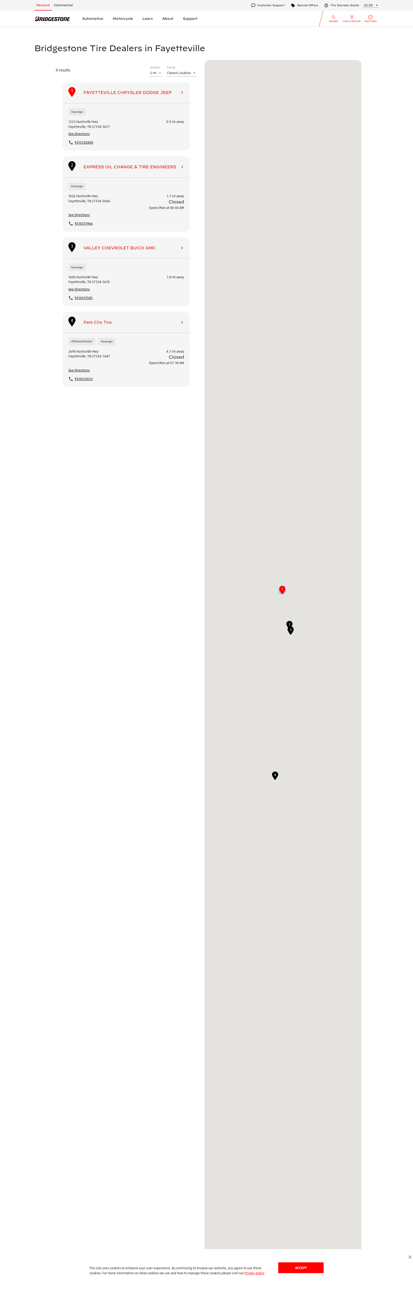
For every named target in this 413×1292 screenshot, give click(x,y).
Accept (301, 1268)
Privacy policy (254, 1273)
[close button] (410, 1257)
